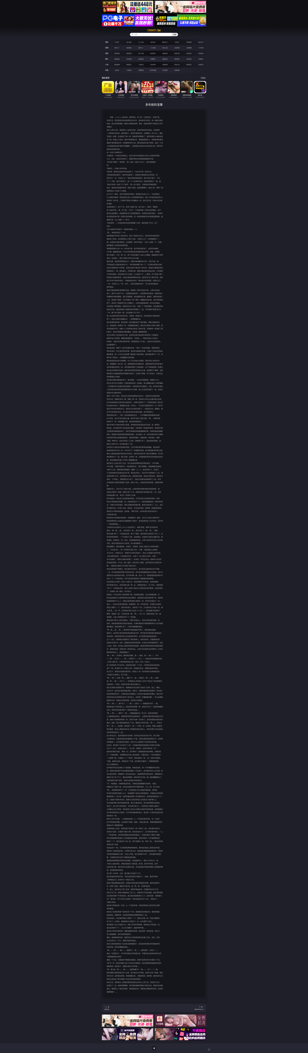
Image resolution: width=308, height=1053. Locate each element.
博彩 (106, 42)
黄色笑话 (189, 65)
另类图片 (200, 59)
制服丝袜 (165, 53)
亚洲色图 (129, 59)
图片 (106, 59)
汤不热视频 (153, 70)
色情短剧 (177, 70)
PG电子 (117, 42)
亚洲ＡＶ (117, 48)
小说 (106, 65)
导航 (106, 70)
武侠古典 (153, 65)
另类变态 (200, 53)
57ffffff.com (154, 30)
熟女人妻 (165, 48)
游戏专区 (153, 42)
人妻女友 (141, 65)
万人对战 (141, 42)
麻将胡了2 (165, 42)
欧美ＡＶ (141, 48)
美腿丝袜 (165, 59)
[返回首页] (209, 1049)
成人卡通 (141, 53)
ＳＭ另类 (200, 48)
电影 (106, 53)
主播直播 (189, 48)
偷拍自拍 (129, 53)
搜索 (175, 34)
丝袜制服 (177, 48)
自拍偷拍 (129, 48)
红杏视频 (165, 70)
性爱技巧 (200, 65)
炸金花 (177, 42)
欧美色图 (141, 59)
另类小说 (177, 65)
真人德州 (129, 42)
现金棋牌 (189, 42)
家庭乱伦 (129, 65)
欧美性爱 (153, 53)
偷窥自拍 (117, 59)
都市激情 (117, 65)
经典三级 (177, 53)
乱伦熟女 (189, 53)
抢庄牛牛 (200, 42)
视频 (106, 48)
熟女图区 (189, 59)
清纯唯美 (177, 59)
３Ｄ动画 (153, 48)
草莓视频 (141, 70)
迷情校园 (165, 65)
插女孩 (117, 70)
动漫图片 (153, 59)
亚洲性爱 (117, 53)
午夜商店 (129, 70)
